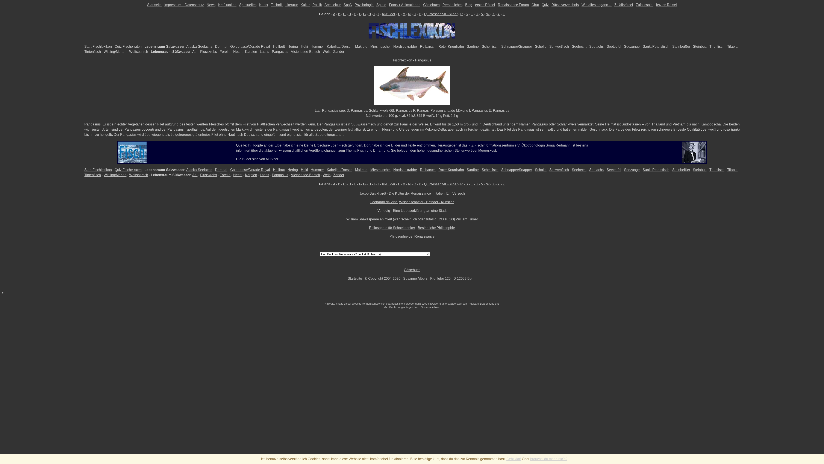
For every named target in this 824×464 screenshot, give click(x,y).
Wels (326, 51)
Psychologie (364, 5)
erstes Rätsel (485, 5)
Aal (194, 51)
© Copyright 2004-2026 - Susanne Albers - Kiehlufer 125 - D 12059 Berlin (420, 278)
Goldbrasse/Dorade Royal (250, 46)
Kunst (263, 5)
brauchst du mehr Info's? (548, 459)
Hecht (237, 51)
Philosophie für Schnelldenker (392, 228)
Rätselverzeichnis (565, 5)
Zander (338, 51)
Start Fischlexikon (98, 46)
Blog (468, 5)
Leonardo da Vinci (384, 202)
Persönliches (452, 5)
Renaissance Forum (513, 5)
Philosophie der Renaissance (412, 236)
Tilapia (732, 46)
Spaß (348, 5)
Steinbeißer (681, 46)
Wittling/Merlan (115, 51)
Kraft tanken (227, 5)
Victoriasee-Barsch (305, 51)
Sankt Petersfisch (656, 46)
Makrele (361, 46)
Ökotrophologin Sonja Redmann (546, 145)
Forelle (225, 51)
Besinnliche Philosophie (436, 228)
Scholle (541, 46)
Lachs (264, 51)
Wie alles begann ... (597, 5)
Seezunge (632, 46)
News (211, 5)
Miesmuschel (380, 46)
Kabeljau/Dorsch (339, 46)
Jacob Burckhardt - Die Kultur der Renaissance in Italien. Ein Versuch (412, 193)
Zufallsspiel (644, 5)
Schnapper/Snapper (516, 46)
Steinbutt (699, 46)
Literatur (291, 5)
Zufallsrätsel (623, 5)
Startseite (154, 5)
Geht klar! (513, 459)
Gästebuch (431, 5)
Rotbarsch (428, 46)
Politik (317, 5)
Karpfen (251, 51)
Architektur (332, 5)
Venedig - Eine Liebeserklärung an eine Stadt (412, 210)
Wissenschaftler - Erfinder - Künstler (426, 202)
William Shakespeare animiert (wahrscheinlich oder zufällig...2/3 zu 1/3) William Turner (412, 219)
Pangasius (280, 51)
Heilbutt (279, 46)
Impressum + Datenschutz (184, 5)
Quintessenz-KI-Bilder (440, 14)
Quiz (545, 5)
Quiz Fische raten (128, 46)
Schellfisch (490, 46)
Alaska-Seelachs (199, 46)
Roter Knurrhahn (451, 46)
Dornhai (221, 46)
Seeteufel (614, 46)
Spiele (381, 5)
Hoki (304, 46)
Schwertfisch (559, 46)
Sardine (473, 46)
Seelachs (596, 46)
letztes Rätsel (666, 5)
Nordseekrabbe (405, 46)
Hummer (317, 46)
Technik (277, 5)
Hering (293, 46)
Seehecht (579, 46)
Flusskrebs (208, 51)
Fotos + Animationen (404, 5)
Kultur (305, 5)
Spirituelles (247, 5)
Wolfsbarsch (138, 51)
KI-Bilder (388, 14)
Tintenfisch (92, 51)
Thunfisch (716, 46)
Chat (535, 5)
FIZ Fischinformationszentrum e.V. (494, 145)
